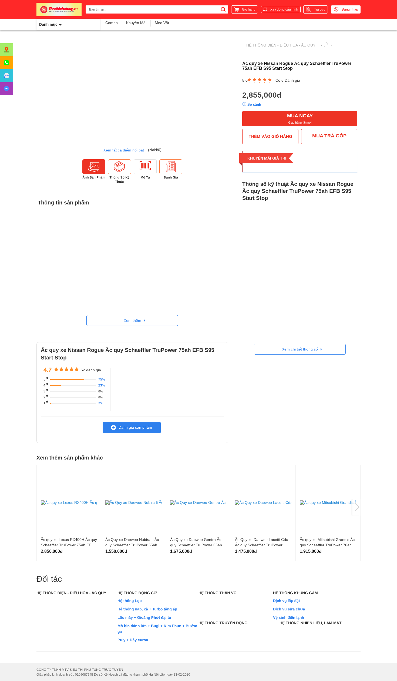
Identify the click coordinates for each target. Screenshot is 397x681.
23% (101, 385)
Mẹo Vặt (162, 23)
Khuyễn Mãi (136, 23)
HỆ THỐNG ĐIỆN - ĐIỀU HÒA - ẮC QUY (280, 45)
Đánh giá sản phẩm (135, 427)
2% (100, 403)
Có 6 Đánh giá (287, 80)
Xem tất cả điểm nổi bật (123, 150)
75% (101, 379)
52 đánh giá (91, 370)
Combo (111, 23)
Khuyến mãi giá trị (266, 158)
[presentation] (356, 507)
